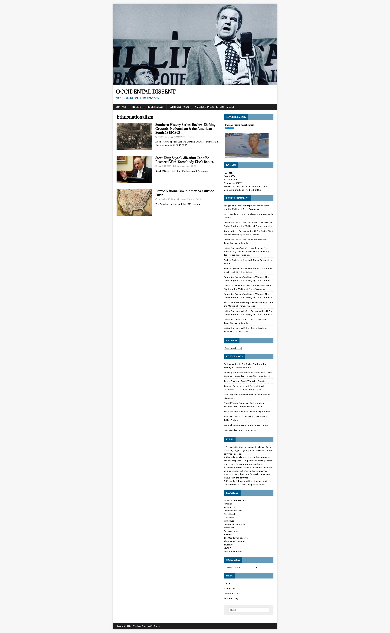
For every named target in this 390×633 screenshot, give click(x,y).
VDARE (227, 548)
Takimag (228, 534)
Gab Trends (229, 517)
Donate (136, 107)
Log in (227, 583)
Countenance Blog (233, 510)
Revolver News (231, 531)
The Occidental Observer (236, 538)
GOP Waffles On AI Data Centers (240, 430)
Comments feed (232, 593)
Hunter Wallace (181, 136)
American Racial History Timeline (214, 107)
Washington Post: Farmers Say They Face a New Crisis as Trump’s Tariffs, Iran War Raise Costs (247, 251)
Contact (121, 107)
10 (193, 136)
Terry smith (229, 231)
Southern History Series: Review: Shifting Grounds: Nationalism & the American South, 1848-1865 (185, 129)
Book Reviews (155, 107)
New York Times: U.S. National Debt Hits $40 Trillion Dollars (248, 270)
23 (195, 166)
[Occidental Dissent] (195, 83)
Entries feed (230, 588)
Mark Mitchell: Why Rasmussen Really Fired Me (247, 411)
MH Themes (155, 626)
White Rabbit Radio (233, 551)
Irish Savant (230, 520)
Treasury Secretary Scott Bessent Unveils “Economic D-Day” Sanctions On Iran (244, 387)
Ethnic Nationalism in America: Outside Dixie (184, 193)
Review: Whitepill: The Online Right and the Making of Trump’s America (246, 207)
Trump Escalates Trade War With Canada (246, 241)
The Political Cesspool (234, 541)
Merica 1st (229, 527)
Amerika (228, 503)
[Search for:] (248, 610)
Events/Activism (179, 107)
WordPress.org (231, 598)
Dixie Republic (231, 514)
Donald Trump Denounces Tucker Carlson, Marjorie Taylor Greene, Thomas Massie (244, 404)
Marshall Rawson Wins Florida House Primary (246, 425)
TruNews (228, 544)
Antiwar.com (230, 507)
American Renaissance (235, 500)
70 (200, 199)
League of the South (234, 524)
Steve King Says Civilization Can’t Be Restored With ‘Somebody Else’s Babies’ (184, 160)
